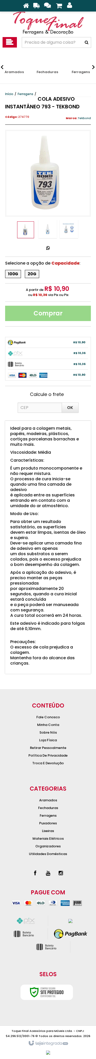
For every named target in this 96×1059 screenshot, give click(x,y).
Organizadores (48, 846)
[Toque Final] (48, 23)
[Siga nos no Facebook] (35, 873)
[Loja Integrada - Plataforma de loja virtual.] (48, 1043)
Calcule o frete (47, 394)
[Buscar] (86, 42)
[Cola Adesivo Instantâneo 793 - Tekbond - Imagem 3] (69, 229)
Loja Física (48, 740)
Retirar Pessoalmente (48, 747)
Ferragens (25, 94)
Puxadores (48, 823)
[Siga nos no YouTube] (48, 873)
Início (9, 94)
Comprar (48, 313)
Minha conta (48, 724)
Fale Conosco (48, 717)
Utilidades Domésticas (48, 853)
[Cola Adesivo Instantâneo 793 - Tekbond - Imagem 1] (25, 229)
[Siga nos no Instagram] (61, 873)
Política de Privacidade (48, 755)
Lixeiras (48, 830)
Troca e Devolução (48, 763)
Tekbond (84, 118)
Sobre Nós (48, 732)
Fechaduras (48, 807)
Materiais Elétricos (48, 838)
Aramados (48, 800)
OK (70, 408)
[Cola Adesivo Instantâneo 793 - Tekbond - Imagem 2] (47, 229)
